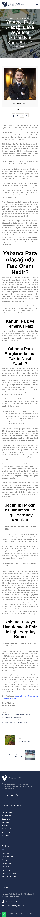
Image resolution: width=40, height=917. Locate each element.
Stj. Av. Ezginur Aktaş (9, 870)
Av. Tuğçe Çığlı (7, 863)
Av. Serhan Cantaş (20, 104)
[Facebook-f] (3, 795)
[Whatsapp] (4, 914)
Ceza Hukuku (6, 819)
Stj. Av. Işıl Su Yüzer (9, 876)
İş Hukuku (5, 825)
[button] (35, 907)
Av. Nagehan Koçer (8, 856)
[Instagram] (17, 795)
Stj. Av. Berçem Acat (9, 873)
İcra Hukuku (6, 832)
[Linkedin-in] (7, 795)
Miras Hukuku (6, 835)
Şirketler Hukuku (7, 812)
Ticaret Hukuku (7, 815)
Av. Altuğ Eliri (6, 866)
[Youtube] (12, 795)
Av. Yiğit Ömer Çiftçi (9, 860)
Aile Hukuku (6, 822)
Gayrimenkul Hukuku (9, 829)
